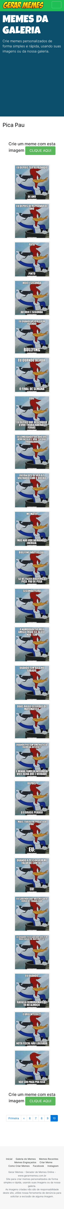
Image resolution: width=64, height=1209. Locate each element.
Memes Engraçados (25, 1162)
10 (54, 1118)
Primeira (13, 1118)
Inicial (9, 1159)
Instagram (53, 1166)
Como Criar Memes (19, 1166)
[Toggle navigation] (56, 4)
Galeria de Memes (26, 1159)
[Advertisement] (32, 83)
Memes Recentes (48, 1159)
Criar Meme (46, 1162)
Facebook (38, 1166)
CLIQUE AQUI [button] (40, 151)
